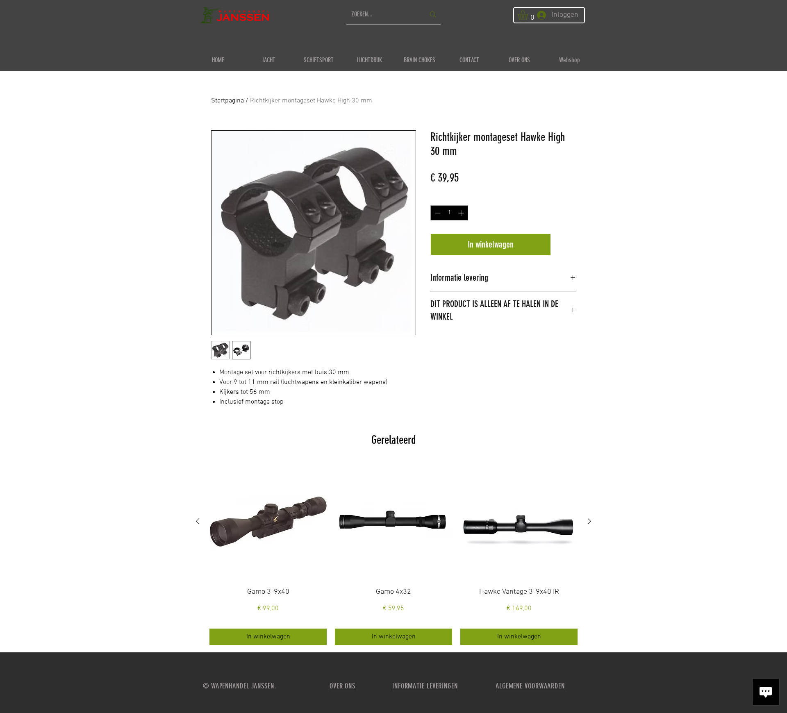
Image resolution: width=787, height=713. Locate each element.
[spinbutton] (449, 213)
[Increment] (462, 213)
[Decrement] (437, 213)
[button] (529, 15)
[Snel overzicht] (268, 521)
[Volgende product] (589, 521)
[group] (393, 554)
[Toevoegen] (565, 244)
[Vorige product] (197, 521)
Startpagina (227, 101)
